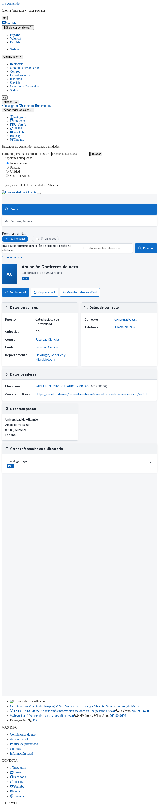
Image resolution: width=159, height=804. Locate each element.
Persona (15, 167)
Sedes (14, 90)
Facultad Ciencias (47, 339)
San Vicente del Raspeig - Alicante (74, 706)
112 (35, 720)
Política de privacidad (24, 744)
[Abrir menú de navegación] (39, 193)
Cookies (15, 748)
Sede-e (14, 49)
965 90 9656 (118, 715)
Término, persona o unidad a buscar (25, 154)
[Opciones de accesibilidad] (5, 18)
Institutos (16, 79)
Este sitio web (19, 163)
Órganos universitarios (24, 67)
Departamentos (20, 75)
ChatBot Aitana (20, 175)
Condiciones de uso (23, 734)
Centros (15, 71)
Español (15, 35)
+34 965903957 (124, 327)
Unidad (15, 171)
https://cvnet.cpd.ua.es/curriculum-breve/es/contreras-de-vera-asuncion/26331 (91, 394)
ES (16, 27)
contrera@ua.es (125, 319)
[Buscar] (5, 97)
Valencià (15, 38)
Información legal (21, 753)
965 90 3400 (140, 711)
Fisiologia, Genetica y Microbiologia (50, 357)
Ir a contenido (11, 3)
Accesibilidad (19, 739)
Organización (11, 56)
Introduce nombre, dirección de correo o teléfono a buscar (36, 248)
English (15, 42)
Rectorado (16, 64)
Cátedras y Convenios (24, 86)
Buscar (96, 154)
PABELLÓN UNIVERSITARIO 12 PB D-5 (71, 386)
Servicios (16, 82)
